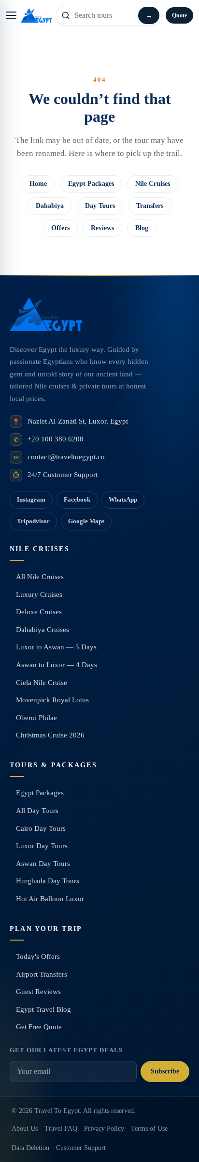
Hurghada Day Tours (47, 881)
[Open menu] (11, 15)
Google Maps (86, 521)
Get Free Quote (39, 1027)
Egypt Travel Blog (43, 1009)
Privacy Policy (104, 1128)
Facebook (77, 499)
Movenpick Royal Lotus (52, 700)
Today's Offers (38, 956)
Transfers (149, 205)
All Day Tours (37, 810)
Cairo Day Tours (41, 828)
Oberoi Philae (36, 718)
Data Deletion (30, 1147)
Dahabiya (50, 205)
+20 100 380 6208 (56, 439)
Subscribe (165, 1071)
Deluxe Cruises (39, 612)
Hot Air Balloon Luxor (50, 899)
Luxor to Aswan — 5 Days (56, 647)
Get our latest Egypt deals (66, 1050)
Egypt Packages (91, 183)
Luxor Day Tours (42, 846)
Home (38, 183)
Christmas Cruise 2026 (50, 735)
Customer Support (81, 1147)
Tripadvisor (33, 521)
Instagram (31, 499)
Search (148, 15)
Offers (60, 228)
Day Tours (100, 205)
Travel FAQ (60, 1128)
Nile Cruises (152, 183)
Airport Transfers (41, 974)
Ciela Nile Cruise (41, 682)
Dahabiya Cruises (42, 629)
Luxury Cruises (39, 594)
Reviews (102, 228)
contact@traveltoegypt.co (66, 457)
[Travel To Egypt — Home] (36, 15)
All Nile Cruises (40, 577)
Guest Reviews (38, 991)
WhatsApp (123, 499)
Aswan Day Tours (43, 863)
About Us (25, 1128)
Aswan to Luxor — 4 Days (56, 665)
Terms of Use (149, 1128)
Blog (141, 228)
